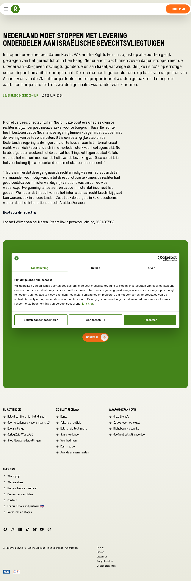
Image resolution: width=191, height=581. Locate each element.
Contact (100, 547)
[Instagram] (12, 529)
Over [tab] (151, 267)
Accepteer (150, 319)
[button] (178, 8)
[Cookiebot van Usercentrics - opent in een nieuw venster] (160, 258)
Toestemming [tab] (39, 267)
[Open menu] (6, 9)
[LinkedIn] (20, 529)
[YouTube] (42, 529)
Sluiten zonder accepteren (41, 319)
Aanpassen (93, 319)
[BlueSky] (35, 529)
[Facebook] (5, 529)
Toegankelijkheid (105, 561)
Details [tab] (95, 267)
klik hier (87, 303)
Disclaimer (102, 556)
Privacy (100, 552)
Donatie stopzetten (106, 566)
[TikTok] (27, 529)
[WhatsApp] (49, 529)
